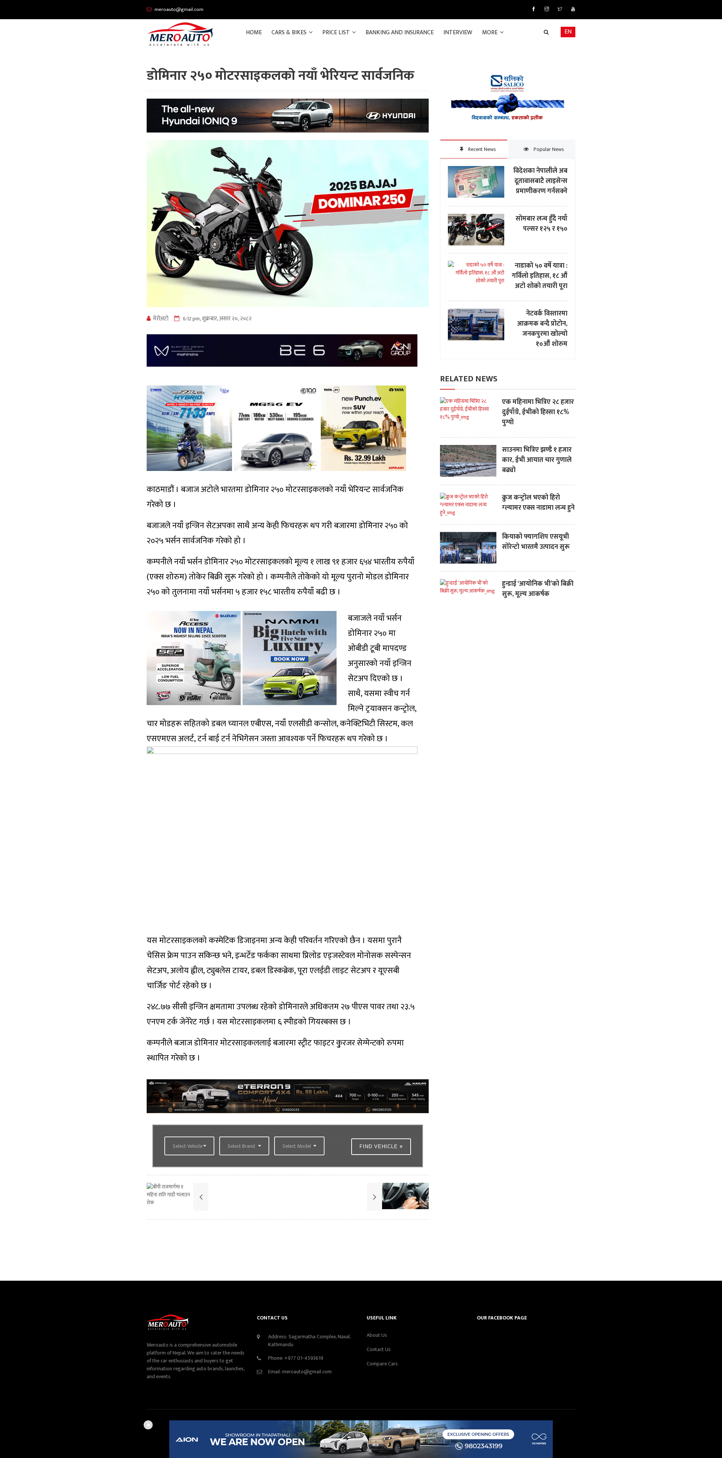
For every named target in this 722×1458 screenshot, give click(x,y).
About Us (377, 1335)
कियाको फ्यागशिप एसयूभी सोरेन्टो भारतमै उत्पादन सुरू (536, 542)
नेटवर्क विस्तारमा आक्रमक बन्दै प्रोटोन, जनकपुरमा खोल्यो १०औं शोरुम (542, 329)
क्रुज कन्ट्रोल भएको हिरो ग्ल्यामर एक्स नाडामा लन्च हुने (538, 503)
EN (568, 32)
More (490, 32)
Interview (457, 32)
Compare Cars (382, 1363)
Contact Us (379, 1349)
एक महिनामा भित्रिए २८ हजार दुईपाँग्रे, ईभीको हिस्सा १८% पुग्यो (538, 412)
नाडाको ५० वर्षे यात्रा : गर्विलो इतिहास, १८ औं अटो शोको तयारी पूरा (539, 276)
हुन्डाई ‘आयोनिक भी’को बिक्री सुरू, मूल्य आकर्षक (537, 589)
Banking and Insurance (400, 32)
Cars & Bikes (290, 32)
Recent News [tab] (481, 149)
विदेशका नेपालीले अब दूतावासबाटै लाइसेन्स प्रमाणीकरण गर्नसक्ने (540, 181)
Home (254, 32)
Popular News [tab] (548, 149)
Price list (336, 32)
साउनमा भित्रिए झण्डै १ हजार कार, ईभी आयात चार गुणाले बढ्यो (537, 460)
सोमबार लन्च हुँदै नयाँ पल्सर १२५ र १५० (541, 224)
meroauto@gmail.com (307, 1371)
